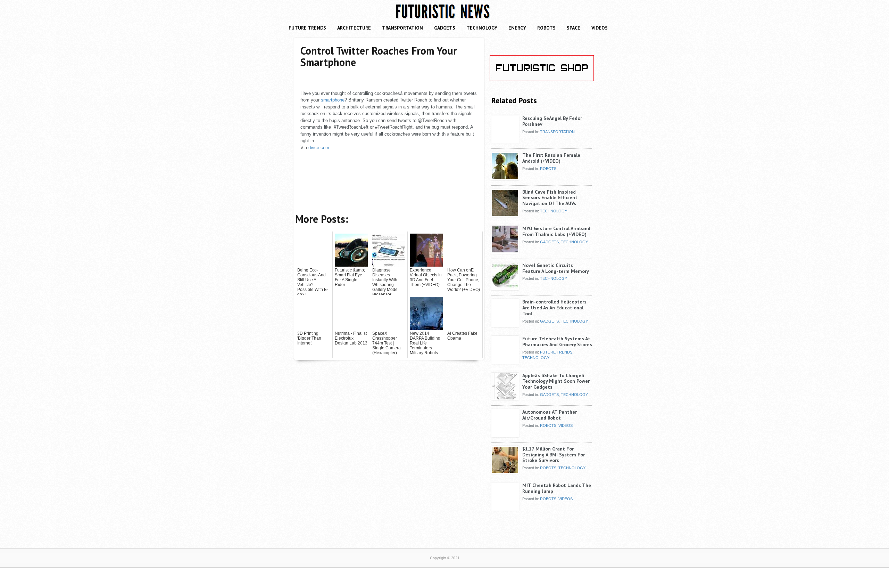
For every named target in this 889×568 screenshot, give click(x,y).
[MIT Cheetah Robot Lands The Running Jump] (505, 507)
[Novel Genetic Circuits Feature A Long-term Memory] (505, 287)
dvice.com (318, 147)
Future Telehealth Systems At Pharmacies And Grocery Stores (557, 341)
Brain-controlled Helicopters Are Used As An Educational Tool (554, 308)
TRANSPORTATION (402, 28)
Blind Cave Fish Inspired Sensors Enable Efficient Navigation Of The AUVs (550, 198)
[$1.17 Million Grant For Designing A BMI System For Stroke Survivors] (505, 471)
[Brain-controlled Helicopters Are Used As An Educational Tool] (505, 324)
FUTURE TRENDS (307, 28)
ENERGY (517, 28)
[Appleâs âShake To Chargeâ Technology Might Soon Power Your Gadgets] (505, 398)
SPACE (573, 28)
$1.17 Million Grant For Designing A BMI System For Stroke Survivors (553, 455)
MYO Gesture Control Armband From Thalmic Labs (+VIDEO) (556, 231)
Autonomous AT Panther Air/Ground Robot (549, 415)
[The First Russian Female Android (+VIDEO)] (505, 177)
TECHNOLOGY (481, 28)
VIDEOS (599, 28)
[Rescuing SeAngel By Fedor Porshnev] (505, 140)
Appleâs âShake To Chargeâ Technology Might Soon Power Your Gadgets (556, 381)
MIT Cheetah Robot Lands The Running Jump (556, 488)
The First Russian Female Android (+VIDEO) (551, 158)
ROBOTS (546, 28)
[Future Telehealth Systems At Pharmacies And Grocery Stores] (505, 361)
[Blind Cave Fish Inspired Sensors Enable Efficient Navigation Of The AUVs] (505, 214)
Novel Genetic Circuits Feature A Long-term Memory (555, 268)
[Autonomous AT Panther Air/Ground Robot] (505, 434)
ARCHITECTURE (354, 28)
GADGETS (444, 28)
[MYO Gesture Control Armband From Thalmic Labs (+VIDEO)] (505, 251)
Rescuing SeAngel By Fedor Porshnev (552, 121)
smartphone (332, 100)
